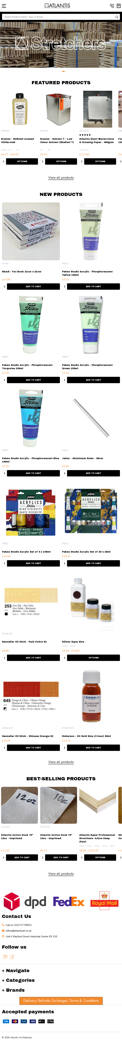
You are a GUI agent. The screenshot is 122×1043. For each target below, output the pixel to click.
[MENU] (4, 6)
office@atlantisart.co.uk (18, 931)
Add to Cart (22, 161)
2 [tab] (57, 71)
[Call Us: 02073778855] (112, 6)
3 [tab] (60, 71)
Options (61, 161)
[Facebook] (12, 957)
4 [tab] (63, 71)
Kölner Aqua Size (73, 642)
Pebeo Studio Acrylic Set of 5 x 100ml (26, 552)
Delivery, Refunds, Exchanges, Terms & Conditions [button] (61, 1001)
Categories (20, 980)
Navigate (18, 970)
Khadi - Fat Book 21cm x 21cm (21, 271)
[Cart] (118, 6)
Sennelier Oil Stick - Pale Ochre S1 (24, 642)
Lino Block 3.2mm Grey (55, 139)
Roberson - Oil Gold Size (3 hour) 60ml (86, 736)
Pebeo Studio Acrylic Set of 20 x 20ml (86, 552)
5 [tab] (66, 71)
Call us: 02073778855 (19, 925)
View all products (61, 177)
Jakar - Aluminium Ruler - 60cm (82, 458)
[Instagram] (5, 957)
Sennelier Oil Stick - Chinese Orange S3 (27, 736)
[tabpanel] (61, 45)
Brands (15, 990)
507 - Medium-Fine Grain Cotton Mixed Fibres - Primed (95, 838)
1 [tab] (55, 71)
